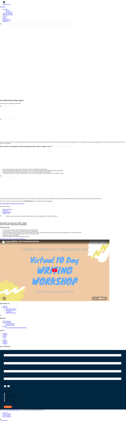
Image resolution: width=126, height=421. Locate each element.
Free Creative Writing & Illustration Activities (16, 327)
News (6, 393)
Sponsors (5, 333)
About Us (5, 306)
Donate (4, 335)
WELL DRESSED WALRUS (13, 410)
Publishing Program (10, 310)
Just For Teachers (7, 321)
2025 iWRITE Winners (11, 308)
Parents (4, 326)
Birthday (6, 384)
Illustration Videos (10, 325)
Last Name (7, 369)
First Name (7, 361)
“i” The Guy (9, 311)
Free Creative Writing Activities (12, 400)
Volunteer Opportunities (10, 395)
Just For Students (7, 322)
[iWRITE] (2, 6)
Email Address (7, 353)
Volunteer (5, 334)
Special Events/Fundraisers (11, 397)
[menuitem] (64, 11)
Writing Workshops (10, 323)
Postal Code (6, 376)
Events (4, 337)
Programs (5, 307)
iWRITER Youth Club (11, 312)
